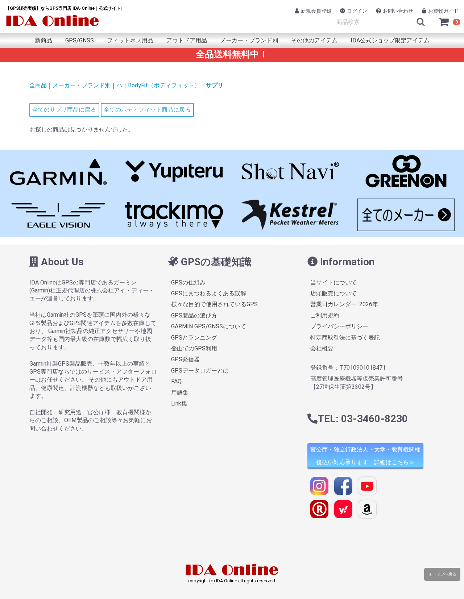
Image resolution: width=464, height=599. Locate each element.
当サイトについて (333, 282)
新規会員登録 (316, 11)
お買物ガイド (443, 11)
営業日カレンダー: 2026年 (344, 304)
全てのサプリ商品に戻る (64, 109)
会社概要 (322, 348)
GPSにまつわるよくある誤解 (208, 293)
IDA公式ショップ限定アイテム (390, 40)
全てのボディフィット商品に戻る (147, 109)
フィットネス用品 (130, 40)
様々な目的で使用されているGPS (214, 304)
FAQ (176, 381)
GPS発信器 (185, 359)
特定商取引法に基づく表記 (345, 337)
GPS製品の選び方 (194, 315)
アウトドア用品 (186, 40)
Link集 (179, 403)
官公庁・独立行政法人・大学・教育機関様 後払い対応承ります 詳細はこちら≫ (365, 456)
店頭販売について (333, 293)
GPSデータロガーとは (200, 370)
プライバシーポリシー (339, 326)
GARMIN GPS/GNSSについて (208, 326)
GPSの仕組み (188, 282)
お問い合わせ (398, 11)
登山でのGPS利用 (194, 348)
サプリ (214, 85)
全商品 (38, 85)
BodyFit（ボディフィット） (164, 85)
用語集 (179, 392)
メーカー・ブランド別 (249, 40)
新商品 (43, 40)
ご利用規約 (324, 315)
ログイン (357, 11)
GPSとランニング (194, 337)
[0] (444, 21)
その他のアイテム (314, 40)
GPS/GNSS (79, 40)
